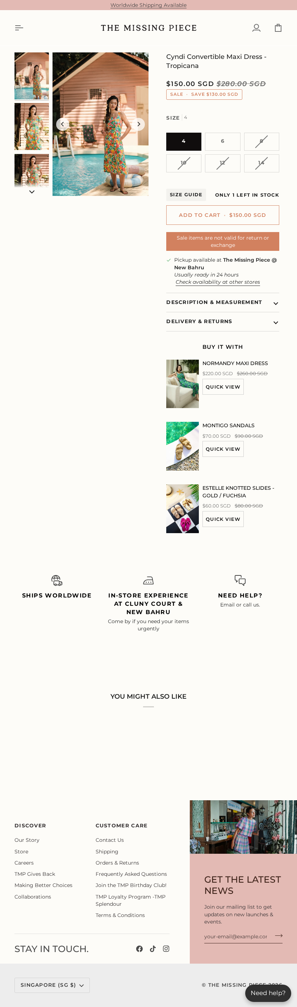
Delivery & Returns (199, 321)
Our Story (26, 840)
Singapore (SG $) (48, 985)
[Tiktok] (153, 949)
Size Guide (186, 194)
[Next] (138, 124)
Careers (24, 863)
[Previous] (62, 124)
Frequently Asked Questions (131, 874)
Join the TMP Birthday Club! (131, 885)
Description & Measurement (214, 302)
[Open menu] (25, 28)
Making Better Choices (43, 885)
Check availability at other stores (218, 282)
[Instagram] (166, 949)
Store (21, 851)
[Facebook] (139, 949)
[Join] (277, 935)
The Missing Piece (237, 985)
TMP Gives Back (34, 874)
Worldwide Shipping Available (148, 5)
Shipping (107, 851)
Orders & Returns (117, 863)
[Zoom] (100, 124)
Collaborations (32, 897)
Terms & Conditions (120, 915)
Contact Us (110, 840)
